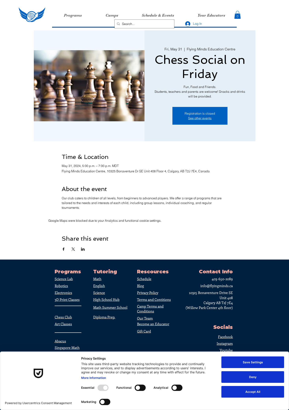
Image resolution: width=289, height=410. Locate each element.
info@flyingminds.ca (216, 285)
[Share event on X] (73, 249)
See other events (200, 118)
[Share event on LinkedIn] (83, 249)
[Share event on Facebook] (63, 249)
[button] (237, 15)
